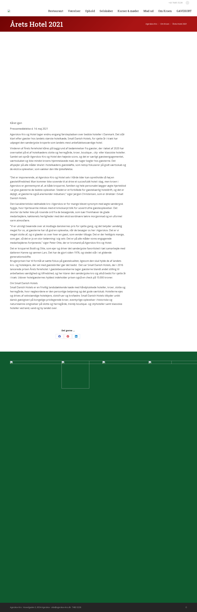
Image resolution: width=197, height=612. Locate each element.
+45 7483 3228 (176, 3)
